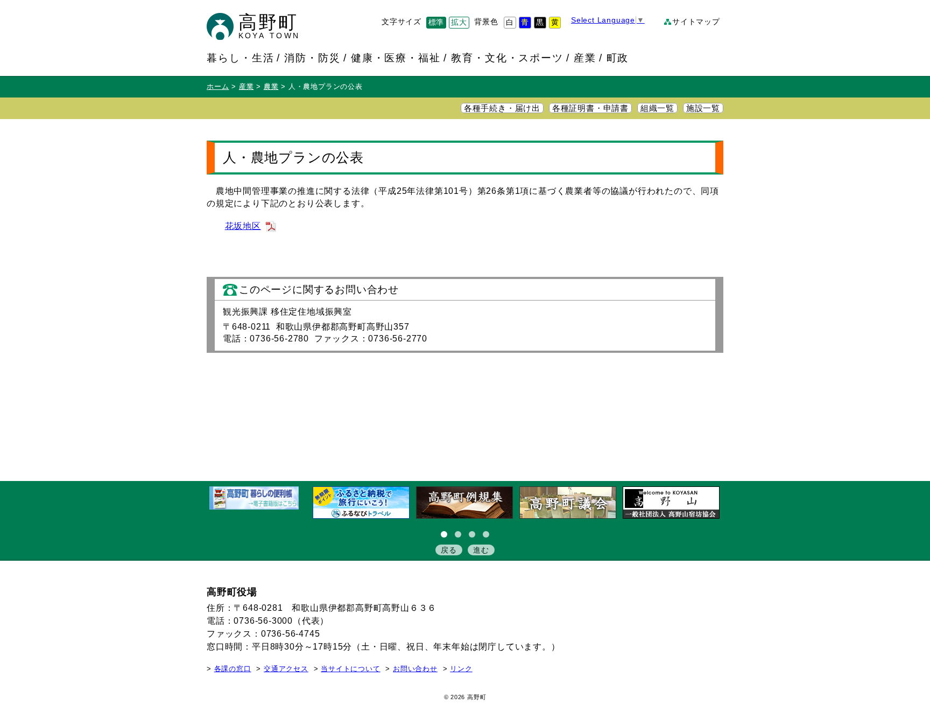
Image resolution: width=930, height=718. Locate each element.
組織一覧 (657, 108)
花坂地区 (243, 226)
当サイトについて (350, 669)
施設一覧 (703, 108)
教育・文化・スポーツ (507, 58)
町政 (618, 58)
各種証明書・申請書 (590, 108)
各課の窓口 (232, 669)
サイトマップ (696, 22)
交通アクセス (286, 669)
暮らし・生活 (240, 58)
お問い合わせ (415, 669)
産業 (585, 58)
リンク (461, 669)
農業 (271, 86)
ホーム (218, 86)
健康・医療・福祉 (396, 58)
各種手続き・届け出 (502, 108)
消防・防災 (312, 58)
